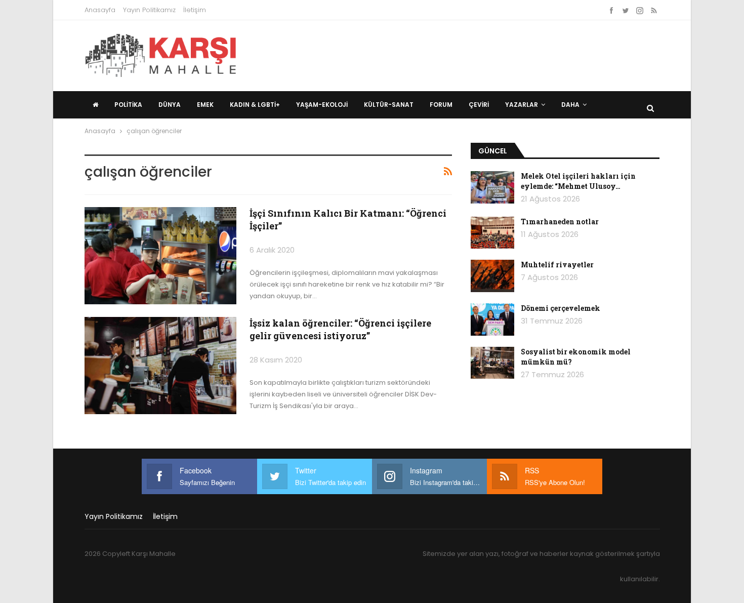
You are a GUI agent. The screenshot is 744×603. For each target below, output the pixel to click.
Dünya (169, 104)
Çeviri (479, 104)
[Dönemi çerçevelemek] (492, 319)
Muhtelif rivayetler (557, 264)
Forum (441, 104)
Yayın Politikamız (149, 10)
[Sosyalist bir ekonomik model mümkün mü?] (492, 363)
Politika (128, 104)
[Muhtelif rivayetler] (492, 276)
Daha (570, 104)
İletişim (194, 10)
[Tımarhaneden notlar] (492, 233)
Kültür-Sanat (389, 104)
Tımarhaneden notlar (560, 221)
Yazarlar (521, 104)
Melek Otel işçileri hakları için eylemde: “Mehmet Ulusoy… (578, 181)
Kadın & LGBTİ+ (255, 104)
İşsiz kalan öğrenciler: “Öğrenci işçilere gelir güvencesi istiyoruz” (340, 329)
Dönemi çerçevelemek (560, 308)
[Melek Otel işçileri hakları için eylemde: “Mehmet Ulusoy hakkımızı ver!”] (492, 187)
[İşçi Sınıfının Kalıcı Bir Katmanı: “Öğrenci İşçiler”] (160, 255)
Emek (205, 104)
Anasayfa (100, 10)
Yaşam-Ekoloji (322, 104)
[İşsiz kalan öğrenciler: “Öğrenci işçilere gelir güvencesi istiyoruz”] (160, 365)
